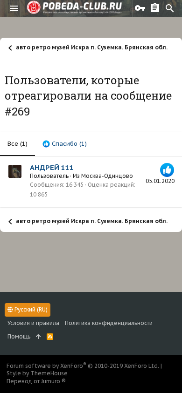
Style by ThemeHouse (37, 373)
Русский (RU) (30, 309)
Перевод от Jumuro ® (36, 381)
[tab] (64, 144)
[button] (14, 8)
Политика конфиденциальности (109, 322)
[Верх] (38, 337)
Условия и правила (33, 322)
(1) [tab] (17, 144)
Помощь (18, 336)
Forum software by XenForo (83, 365)
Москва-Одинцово (107, 175)
